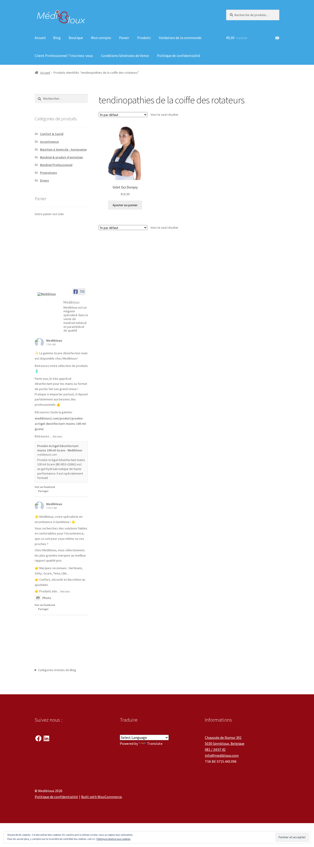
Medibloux (54, 340)
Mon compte (101, 37)
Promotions (48, 173)
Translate (155, 743)
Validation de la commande (180, 37)
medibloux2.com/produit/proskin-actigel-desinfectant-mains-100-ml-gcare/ (61, 423)
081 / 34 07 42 (215, 749)
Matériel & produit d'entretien (61, 157)
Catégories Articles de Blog (57, 670)
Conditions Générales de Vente (125, 55)
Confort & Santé (51, 134)
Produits (144, 37)
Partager (43, 491)
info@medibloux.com (222, 755)
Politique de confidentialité (178, 55)
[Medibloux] (48, 294)
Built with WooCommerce (101, 796)
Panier (124, 37)
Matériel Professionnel (56, 165)
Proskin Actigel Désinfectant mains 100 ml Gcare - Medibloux (59, 448)
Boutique (76, 37)
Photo (46, 598)
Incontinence (49, 142)
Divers (44, 180)
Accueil (40, 37)
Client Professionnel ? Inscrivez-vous (64, 55)
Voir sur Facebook (45, 487)
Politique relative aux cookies (113, 839)
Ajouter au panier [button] (125, 205)
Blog (57, 37)
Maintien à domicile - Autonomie (63, 149)
